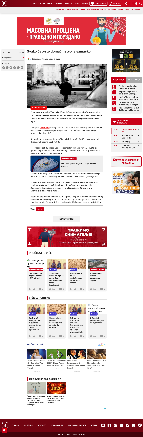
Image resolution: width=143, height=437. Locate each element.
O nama (15, 425)
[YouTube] (103, 425)
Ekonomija (135, 9)
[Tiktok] (133, 425)
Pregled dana (39, 3)
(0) (66, 219)
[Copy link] (3, 67)
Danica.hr (44, 127)
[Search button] (140, 3)
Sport (77, 3)
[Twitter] (121, 425)
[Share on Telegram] (10, 67)
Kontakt (42, 425)
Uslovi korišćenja (77, 425)
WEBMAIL (94, 425)
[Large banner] (71, 31)
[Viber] (140, 425)
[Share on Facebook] (7, 67)
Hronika (59, 3)
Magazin (68, 3)
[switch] (127, 3)
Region (120, 9)
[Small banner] (126, 60)
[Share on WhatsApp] (18, 67)
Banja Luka (85, 9)
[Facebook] (109, 425)
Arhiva (85, 3)
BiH (108, 9)
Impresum (28, 425)
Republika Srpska (63, 9)
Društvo (75, 9)
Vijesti (50, 3)
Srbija (113, 9)
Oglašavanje (57, 425)
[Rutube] (127, 425)
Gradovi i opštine (98, 9)
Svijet (127, 9)
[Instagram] (115, 425)
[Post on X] (14, 67)
